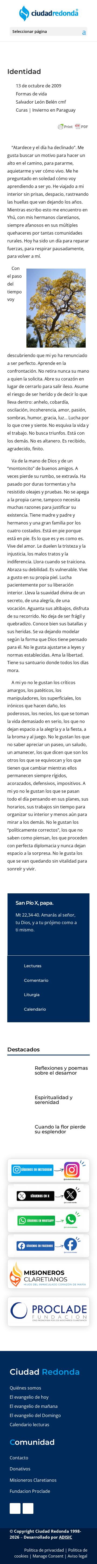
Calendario (35, 1009)
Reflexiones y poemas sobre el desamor (61, 1070)
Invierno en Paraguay (53, 110)
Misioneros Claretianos (33, 1480)
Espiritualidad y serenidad (53, 1100)
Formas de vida (31, 94)
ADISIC (65, 1537)
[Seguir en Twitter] (28, 1508)
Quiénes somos (25, 1388)
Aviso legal (77, 1556)
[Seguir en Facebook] (15, 1508)
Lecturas (32, 965)
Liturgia (32, 994)
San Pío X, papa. (34, 903)
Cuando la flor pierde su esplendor (60, 1129)
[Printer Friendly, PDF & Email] (73, 127)
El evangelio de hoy (29, 1397)
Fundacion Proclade (30, 1491)
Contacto (19, 1458)
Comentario (36, 980)
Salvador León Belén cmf (41, 102)
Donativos (20, 1469)
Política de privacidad (44, 1550)
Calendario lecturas (29, 1425)
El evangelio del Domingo (35, 1415)
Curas (22, 110)
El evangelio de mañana (34, 1406)
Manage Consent (48, 1556)
